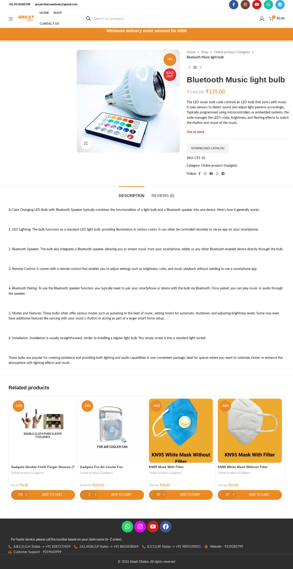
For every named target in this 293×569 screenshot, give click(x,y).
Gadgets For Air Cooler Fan (101, 467)
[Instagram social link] (245, 4)
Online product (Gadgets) (232, 52)
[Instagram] (140, 526)
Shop (204, 52)
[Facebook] (165, 526)
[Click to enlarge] (86, 143)
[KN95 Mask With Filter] (181, 431)
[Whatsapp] (127, 526)
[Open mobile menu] (11, 18)
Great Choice (139, 561)
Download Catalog (207, 148)
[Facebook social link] (233, 4)
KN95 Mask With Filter (166, 467)
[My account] (262, 18)
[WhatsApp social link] (268, 4)
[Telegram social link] (280, 4)
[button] (43, 495)
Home (191, 52)
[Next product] (200, 67)
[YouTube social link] (256, 4)
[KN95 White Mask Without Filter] (250, 431)
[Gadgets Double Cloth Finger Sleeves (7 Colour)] (43, 431)
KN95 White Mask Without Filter (243, 467)
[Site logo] (26, 18)
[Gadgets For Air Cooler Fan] (112, 431)
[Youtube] (153, 526)
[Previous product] (189, 67)
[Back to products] (195, 67)
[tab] (132, 193)
